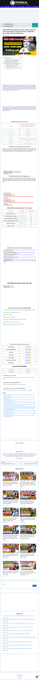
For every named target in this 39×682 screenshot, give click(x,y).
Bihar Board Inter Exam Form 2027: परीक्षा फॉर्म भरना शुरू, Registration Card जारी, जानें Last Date (10, 502)
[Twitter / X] (19, 458)
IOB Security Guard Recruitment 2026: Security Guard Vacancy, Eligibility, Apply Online (10, 519)
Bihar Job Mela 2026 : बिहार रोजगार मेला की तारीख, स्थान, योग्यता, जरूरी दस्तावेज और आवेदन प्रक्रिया (11, 573)
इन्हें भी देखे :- (8, 68)
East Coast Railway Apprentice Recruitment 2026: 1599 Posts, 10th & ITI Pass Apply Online (27, 502)
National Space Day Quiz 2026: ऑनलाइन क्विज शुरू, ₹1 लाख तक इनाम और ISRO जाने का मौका (27, 555)
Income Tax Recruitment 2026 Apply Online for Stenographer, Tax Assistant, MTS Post (28, 573)
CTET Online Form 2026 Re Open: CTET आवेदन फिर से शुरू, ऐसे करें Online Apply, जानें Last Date (10, 483)
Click (26, 357)
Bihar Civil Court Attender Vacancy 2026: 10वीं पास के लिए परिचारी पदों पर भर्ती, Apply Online (10, 555)
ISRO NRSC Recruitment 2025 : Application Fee (12, 61)
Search (34, 585)
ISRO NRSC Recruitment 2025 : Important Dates (12, 60)
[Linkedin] (21, 458)
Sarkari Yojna (7, 6)
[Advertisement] (19, 16)
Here (28, 357)
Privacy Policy (19, 674)
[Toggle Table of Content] (20, 58)
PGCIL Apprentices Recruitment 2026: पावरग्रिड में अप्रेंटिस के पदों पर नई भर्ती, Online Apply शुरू (27, 537)
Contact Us (19, 678)
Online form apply (21, 6)
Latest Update (28, 6)
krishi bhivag (14, 6)
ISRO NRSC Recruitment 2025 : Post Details (10, 62)
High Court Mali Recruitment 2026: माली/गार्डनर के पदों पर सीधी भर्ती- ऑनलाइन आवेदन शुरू (28, 519)
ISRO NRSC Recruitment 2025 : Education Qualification (12, 63)
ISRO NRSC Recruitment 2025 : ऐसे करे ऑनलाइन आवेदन (12, 64)
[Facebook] (17, 458)
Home (2, 6)
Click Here (27, 346)
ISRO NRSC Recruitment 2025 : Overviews (12, 59)
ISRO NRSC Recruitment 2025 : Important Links (12, 65)
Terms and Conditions (19, 675)
